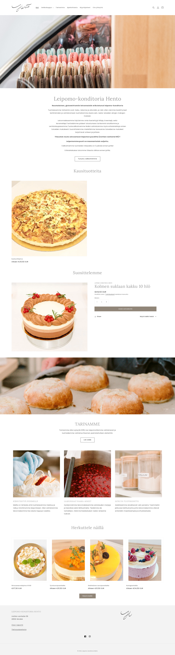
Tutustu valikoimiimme (87, 159)
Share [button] (99, 316)
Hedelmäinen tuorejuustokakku (98, 585)
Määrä (97, 298)
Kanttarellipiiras (17, 259)
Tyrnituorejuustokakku (57, 585)
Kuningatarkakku (132, 585)
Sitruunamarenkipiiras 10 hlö (21, 585)
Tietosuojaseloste (19, 629)
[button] (47, 7)
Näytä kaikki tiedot (147, 316)
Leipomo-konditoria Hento (90, 651)
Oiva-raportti (17, 625)
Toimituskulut (110, 294)
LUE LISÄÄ (87, 440)
